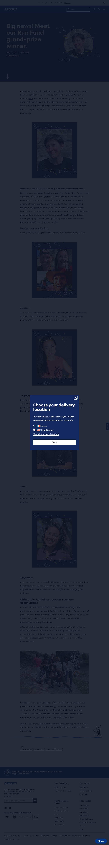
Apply (54, 442)
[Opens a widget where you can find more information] (101, 841)
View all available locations (46, 434)
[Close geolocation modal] (75, 397)
